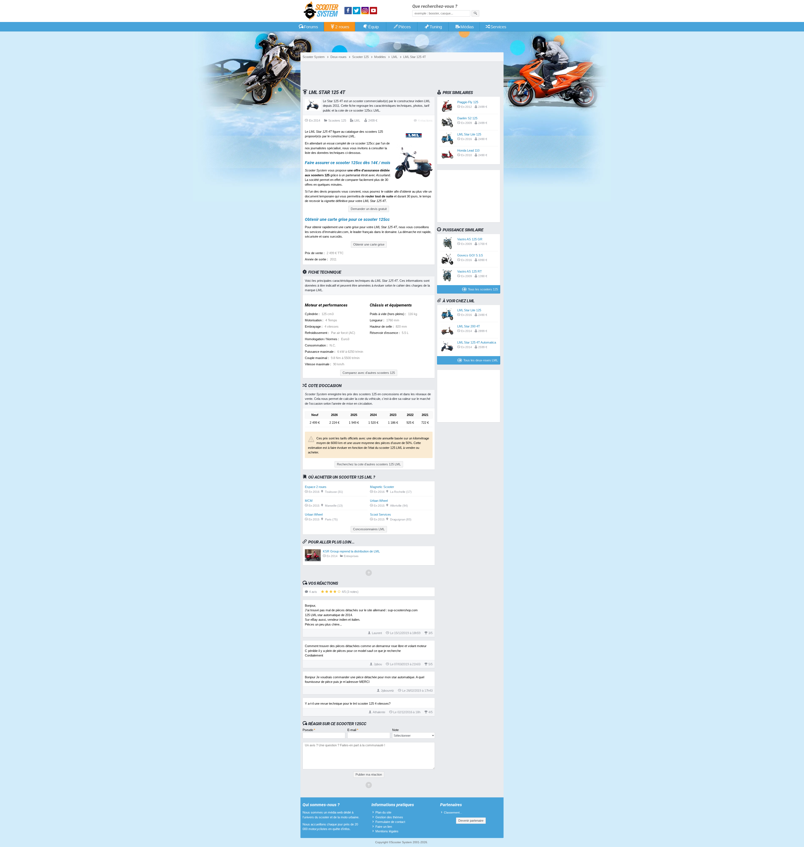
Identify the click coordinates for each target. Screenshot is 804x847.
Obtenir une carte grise (368, 244)
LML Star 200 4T (468, 326)
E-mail (352, 730)
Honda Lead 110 (468, 150)
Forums (311, 26)
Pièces (404, 26)
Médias (467, 26)
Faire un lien (383, 826)
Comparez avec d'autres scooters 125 (369, 373)
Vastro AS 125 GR (469, 239)
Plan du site (383, 812)
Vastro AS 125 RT (469, 271)
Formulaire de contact (390, 822)
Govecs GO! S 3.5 (470, 255)
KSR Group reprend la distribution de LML (351, 551)
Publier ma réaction (369, 774)
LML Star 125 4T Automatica (476, 342)
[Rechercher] (475, 13)
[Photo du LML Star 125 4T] (414, 181)
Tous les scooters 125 (483, 289)
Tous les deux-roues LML (480, 360)
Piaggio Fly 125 (467, 102)
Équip (373, 26)
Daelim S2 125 (467, 118)
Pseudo (309, 730)
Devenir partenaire (470, 820)
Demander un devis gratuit (369, 209)
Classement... (453, 812)
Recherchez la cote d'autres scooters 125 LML (369, 464)
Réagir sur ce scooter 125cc (337, 723)
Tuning (436, 26)
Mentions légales (386, 831)
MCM (309, 500)
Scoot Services (380, 514)
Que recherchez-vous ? (434, 6)
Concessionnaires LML (369, 529)
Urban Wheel (379, 500)
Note (395, 730)
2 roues (342, 26)
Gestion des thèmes (389, 817)
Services (498, 26)
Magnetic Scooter (382, 487)
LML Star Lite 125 (469, 134)
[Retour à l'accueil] (322, 11)
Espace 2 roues (315, 487)
